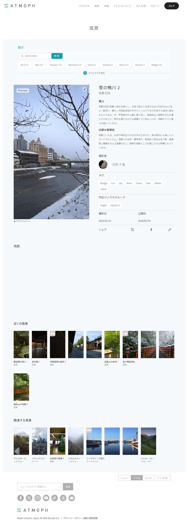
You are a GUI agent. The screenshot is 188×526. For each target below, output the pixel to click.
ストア (171, 6)
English (125, 477)
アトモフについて (122, 6)
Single (103, 205)
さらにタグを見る (96, 72)
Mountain (75, 64)
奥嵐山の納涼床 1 (112, 361)
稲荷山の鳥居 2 (21, 404)
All (24, 64)
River (124, 64)
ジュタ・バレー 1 (148, 458)
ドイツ (35, 461)
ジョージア (146, 461)
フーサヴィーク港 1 (95, 458)
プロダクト (84, 6)
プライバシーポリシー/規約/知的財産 (80, 518)
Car (113, 183)
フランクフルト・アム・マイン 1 (39, 458)
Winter (158, 183)
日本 (107, 93)
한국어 (148, 477)
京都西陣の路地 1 (58, 361)
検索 (57, 56)
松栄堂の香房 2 (57, 458)
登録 (68, 486)
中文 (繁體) (162, 477)
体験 (106, 6)
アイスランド (92, 461)
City (121, 183)
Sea (92, 64)
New (39, 64)
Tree (148, 183)
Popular (56, 64)
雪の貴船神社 (129, 361)
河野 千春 (118, 164)
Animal (140, 64)
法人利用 (141, 6)
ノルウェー (19, 461)
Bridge (157, 64)
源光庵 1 (36, 361)
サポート (155, 6)
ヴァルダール (20, 458)
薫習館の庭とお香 (21, 361)
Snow (139, 183)
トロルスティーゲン (76, 458)
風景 (96, 6)
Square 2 (115, 205)
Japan (103, 189)
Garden (108, 64)
